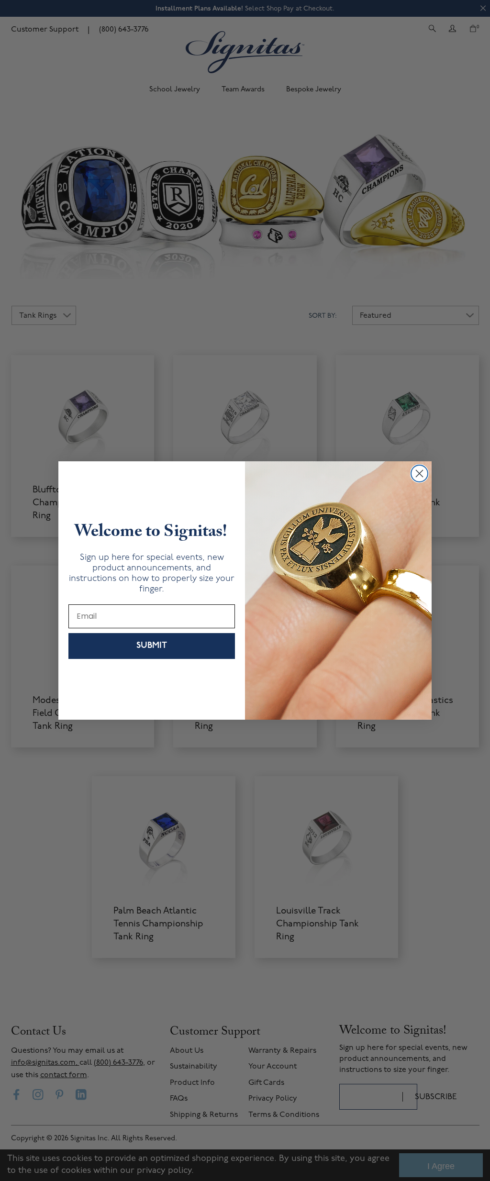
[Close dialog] (419, 473)
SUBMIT (151, 646)
